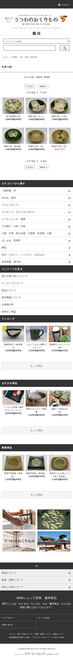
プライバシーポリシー (40, 637)
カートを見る (43, 618)
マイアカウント (8, 618)
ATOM (61, 637)
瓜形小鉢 (34, 57)
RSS (56, 637)
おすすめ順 (29, 77)
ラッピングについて (12, 283)
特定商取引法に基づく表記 (19, 637)
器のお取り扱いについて (15, 276)
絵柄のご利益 (9, 311)
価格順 (39, 77)
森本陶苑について (11, 297)
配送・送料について (42, 634)
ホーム (5, 57)
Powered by (19, 654)
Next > (43, 86)
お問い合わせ (7, 625)
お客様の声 (8, 304)
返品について (9, 290)
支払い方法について (24, 634)
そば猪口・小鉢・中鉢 (19, 57)
